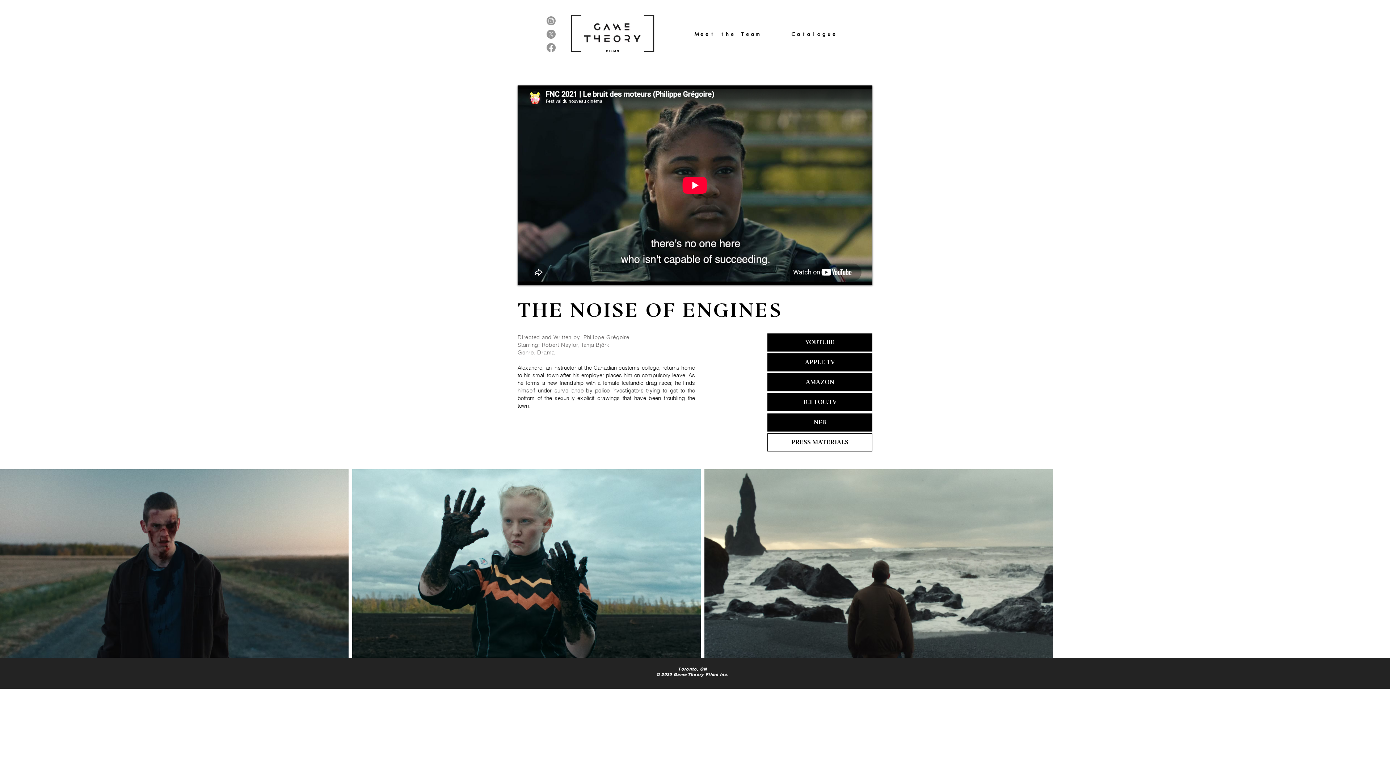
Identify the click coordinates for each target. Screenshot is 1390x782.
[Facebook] (551, 47)
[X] (551, 34)
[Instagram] (551, 20)
